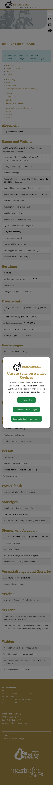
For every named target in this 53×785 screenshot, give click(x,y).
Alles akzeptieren (26, 400)
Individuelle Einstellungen (26, 409)
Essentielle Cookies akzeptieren (26, 419)
